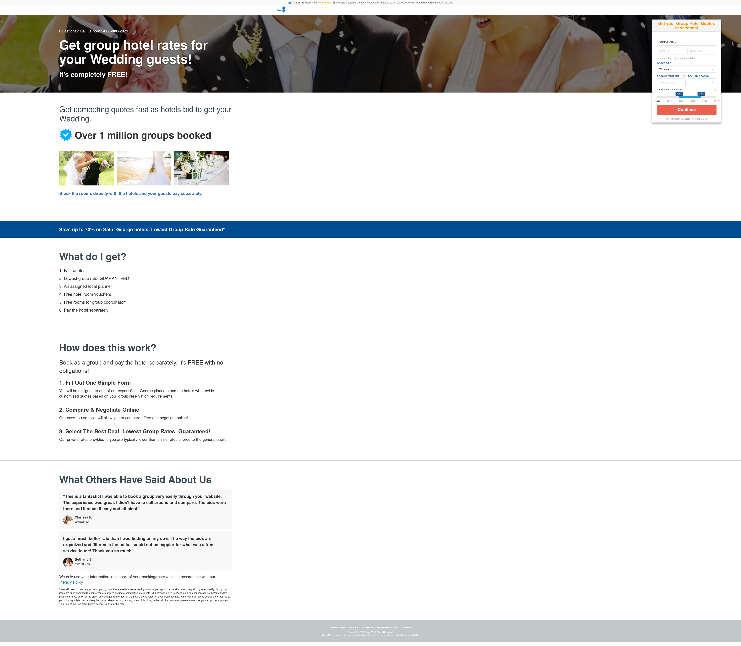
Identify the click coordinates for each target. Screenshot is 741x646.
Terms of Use (700, 118)
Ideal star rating (698, 76)
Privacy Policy (71, 582)
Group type (664, 63)
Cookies (407, 627)
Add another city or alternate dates (677, 58)
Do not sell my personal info (380, 627)
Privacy (353, 627)
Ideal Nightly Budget (670, 89)
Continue (687, 109)
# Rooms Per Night (668, 76)
